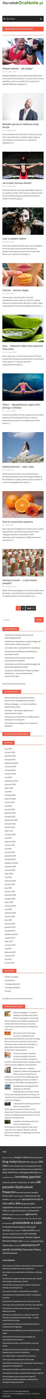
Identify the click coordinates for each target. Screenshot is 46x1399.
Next (29, 608)
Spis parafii (28, 1230)
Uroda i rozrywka (11, 977)
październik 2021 (11, 820)
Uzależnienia (10, 980)
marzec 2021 (10, 845)
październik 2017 (11, 934)
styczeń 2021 (10, 852)
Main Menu (10, 19)
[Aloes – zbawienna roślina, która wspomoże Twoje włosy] (23, 328)
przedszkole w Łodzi (27, 1222)
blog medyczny (12, 1161)
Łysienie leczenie (9, 1253)
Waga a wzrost (15, 1245)
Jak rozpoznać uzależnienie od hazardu (18, 1359)
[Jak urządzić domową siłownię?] (23, 165)
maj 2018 (8, 909)
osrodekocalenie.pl (22, 1391)
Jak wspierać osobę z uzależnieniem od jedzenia (21, 1369)
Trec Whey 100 (27, 1241)
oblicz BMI (14, 1203)
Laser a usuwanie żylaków (14, 238)
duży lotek (7, 1172)
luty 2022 (8, 806)
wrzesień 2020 (10, 866)
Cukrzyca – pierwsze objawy (15, 290)
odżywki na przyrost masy (17, 1214)
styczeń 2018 (10, 923)
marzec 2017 (10, 955)
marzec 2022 (10, 802)
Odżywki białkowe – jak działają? (17, 68)
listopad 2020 (10, 859)
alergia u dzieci (21, 1157)
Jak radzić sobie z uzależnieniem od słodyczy (22, 648)
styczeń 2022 (10, 809)
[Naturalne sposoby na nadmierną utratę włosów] (23, 106)
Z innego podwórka (12, 984)
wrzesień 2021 (10, 824)
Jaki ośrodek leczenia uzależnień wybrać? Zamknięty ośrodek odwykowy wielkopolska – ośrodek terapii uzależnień (20, 1379)
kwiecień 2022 (10, 799)
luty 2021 (8, 848)
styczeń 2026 (10, 752)
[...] (26, 84)
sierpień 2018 (10, 898)
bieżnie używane (36, 1157)
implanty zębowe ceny (11, 1182)
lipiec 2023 (9, 788)
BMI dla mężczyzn (31, 1161)
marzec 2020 (10, 884)
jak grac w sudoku (28, 1182)
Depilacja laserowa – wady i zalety (18, 466)
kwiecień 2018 (10, 913)
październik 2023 (11, 781)
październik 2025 (11, 763)
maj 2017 (8, 948)
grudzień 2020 (10, 856)
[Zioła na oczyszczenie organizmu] (23, 504)
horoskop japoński (28, 1177)
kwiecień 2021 (10, 841)
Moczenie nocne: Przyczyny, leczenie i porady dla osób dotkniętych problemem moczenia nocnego (22, 1036)
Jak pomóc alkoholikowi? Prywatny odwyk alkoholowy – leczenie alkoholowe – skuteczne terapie (22, 673)
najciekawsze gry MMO (15, 1199)
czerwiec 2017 (10, 945)
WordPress (21, 1394)
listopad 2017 (10, 930)
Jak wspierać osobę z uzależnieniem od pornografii (22, 1373)
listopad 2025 (10, 759)
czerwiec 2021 (10, 834)
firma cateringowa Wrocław (26, 1172)
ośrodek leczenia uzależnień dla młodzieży (25, 1218)
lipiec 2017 (9, 941)
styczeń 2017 (10, 963)
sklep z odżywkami (16, 1230)
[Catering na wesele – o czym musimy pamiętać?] (23, 562)
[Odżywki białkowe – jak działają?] (23, 51)
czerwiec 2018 (10, 906)
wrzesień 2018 (10, 895)
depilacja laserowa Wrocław (31, 1169)
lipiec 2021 (9, 831)
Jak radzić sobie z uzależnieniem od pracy (19, 1356)
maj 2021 (8, 838)
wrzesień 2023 (10, 784)
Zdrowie (8, 991)
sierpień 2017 (10, 938)
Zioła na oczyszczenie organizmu (17, 521)
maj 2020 (8, 877)
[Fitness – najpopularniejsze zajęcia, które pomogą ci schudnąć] (23, 387)
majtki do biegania (18, 1196)
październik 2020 (11, 863)
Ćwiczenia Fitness (31, 1249)
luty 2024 (8, 777)
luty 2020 (8, 888)
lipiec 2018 (9, 902)
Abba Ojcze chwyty (8, 1157)
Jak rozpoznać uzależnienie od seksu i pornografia (22, 1305)
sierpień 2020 (10, 870)
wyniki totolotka (12, 1249)
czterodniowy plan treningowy (21, 1166)
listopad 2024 (10, 770)
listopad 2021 (10, 816)
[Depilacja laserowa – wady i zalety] (23, 447)
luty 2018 (8, 920)
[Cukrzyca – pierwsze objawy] (23, 274)
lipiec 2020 (9, 873)
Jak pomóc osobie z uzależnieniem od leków (20, 1291)
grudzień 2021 (10, 813)
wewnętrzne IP (30, 1245)
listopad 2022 (10, 795)
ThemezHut (6, 1396)
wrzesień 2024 (10, 774)
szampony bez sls (16, 1234)
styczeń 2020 (10, 891)
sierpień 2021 (10, 827)
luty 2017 (8, 959)
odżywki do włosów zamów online (28, 1207)
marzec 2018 (10, 916)
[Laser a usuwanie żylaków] (23, 221)
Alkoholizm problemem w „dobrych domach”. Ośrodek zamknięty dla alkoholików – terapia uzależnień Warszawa (20, 1318)
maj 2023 (8, 791)
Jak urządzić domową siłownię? (17, 183)
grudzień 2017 (10, 927)
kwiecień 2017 (10, 952)
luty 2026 (8, 749)
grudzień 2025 (10, 756)
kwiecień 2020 (10, 881)
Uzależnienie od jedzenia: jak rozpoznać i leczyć (21, 1301)
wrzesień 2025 (10, 766)
